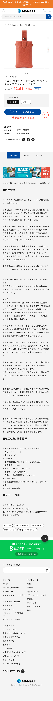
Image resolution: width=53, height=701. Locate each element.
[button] (46, 115)
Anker (5, 583)
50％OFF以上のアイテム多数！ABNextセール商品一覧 (26, 183)
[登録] (47, 570)
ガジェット (32, 602)
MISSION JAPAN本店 (12, 663)
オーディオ (7, 605)
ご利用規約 (7, 648)
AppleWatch (8, 591)
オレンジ (13, 102)
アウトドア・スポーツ (12, 619)
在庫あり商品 (38, 525)
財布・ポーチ (10, 530)
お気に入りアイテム (11, 637)
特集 (29, 610)
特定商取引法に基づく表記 (14, 652)
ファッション (8, 609)
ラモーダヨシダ (10, 77)
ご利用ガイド (8, 625)
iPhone (30, 587)
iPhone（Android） (11, 587)
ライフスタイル (33, 606)
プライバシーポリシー (12, 656)
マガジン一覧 (33, 580)
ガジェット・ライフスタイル (14, 614)
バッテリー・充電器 (11, 601)
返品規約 (6, 644)
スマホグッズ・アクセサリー (14, 596)
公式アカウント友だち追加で (27, 549)
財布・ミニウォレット (28, 530)
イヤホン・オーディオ (36, 595)
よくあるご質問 (9, 629)
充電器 (30, 599)
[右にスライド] (32, 73)
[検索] (49, 16)
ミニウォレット (22, 525)
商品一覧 (6, 580)
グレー (26, 102)
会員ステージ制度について (14, 633)
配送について (8, 640)
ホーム (7, 25)
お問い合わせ (8, 660)
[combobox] (26, 16)
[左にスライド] (21, 73)
